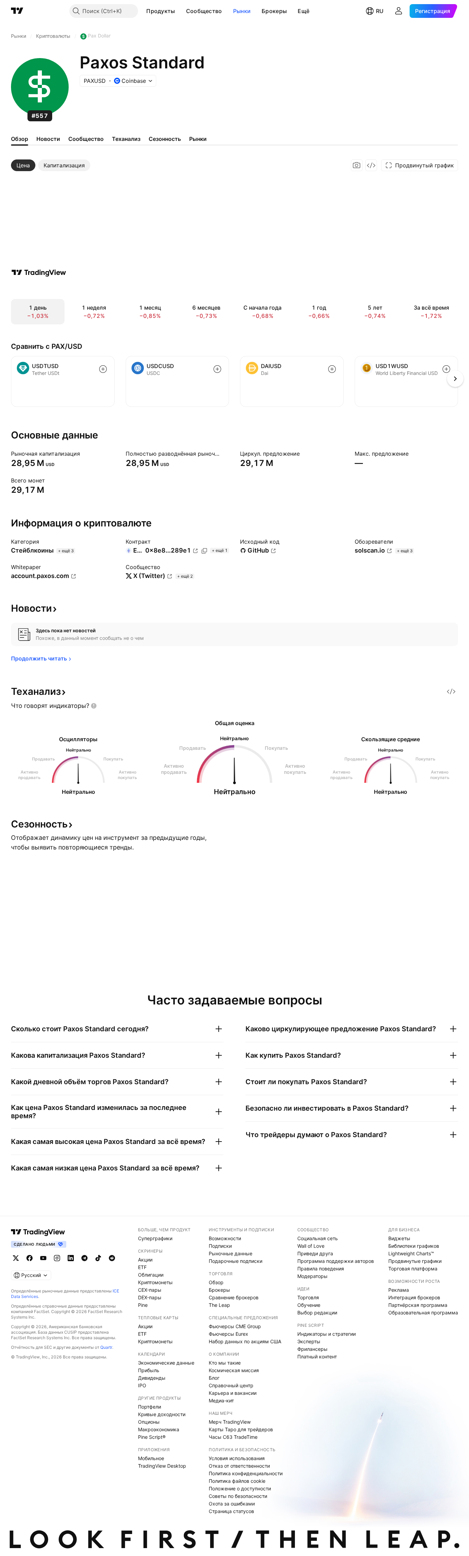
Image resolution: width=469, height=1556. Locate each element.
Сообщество (204, 11)
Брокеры (274, 11)
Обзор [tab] (19, 138)
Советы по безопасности (238, 1496)
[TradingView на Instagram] (57, 1258)
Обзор (216, 1282)
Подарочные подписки (235, 1261)
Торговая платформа (412, 1268)
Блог (214, 1378)
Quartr (106, 1347)
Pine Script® (151, 1437)
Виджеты (399, 1238)
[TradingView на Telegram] (84, 1258)
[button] (180, 11)
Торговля (308, 1297)
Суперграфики (155, 1238)
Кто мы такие (225, 1363)
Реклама (398, 1290)
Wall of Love (310, 1246)
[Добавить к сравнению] (103, 369)
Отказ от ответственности (239, 1466)
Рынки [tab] (198, 138)
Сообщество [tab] (86, 138)
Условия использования (237, 1458)
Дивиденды (151, 1378)
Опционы (149, 1422)
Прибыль (148, 1370)
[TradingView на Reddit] (112, 1258)
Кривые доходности (161, 1414)
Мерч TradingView (230, 1422)
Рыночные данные (230, 1253)
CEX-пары (149, 1290)
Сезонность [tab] (165, 138)
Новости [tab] (48, 138)
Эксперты (308, 1341)
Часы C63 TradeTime (233, 1437)
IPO (142, 1385)
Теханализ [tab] (126, 138)
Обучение (308, 1305)
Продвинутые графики (415, 1261)
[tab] (23, 165)
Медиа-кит (221, 1400)
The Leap (219, 1305)
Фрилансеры (312, 1349)
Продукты (160, 11)
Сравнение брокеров (234, 1297)
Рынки (242, 11)
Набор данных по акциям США (245, 1341)
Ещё (303, 11)
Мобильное (151, 1458)
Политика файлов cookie (237, 1481)
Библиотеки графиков (413, 1246)
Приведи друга (315, 1253)
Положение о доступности (240, 1488)
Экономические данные (166, 1363)
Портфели (149, 1407)
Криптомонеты (155, 1282)
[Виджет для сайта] (371, 165)
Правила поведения (320, 1268)
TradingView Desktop (162, 1466)
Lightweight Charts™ (411, 1253)
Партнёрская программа (417, 1305)
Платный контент (317, 1356)
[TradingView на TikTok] (98, 1258)
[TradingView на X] (16, 1258)
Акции (145, 1260)
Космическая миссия (234, 1370)
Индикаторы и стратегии (326, 1334)
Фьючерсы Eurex (228, 1334)
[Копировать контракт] (204, 551)
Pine (143, 1305)
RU (380, 11)
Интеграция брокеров (414, 1297)
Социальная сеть (317, 1238)
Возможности (225, 1238)
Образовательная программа (423, 1312)
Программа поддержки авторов (335, 1261)
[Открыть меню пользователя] (398, 11)
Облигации (150, 1275)
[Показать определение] (84, 454)
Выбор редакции (317, 1312)
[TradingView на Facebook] (29, 1258)
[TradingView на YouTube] (43, 1258)
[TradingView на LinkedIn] (71, 1258)
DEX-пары (149, 1297)
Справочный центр (231, 1385)
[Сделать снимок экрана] (357, 165)
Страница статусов (231, 1511)
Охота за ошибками (232, 1504)
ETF (142, 1267)
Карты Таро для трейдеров (241, 1429)
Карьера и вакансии (232, 1393)
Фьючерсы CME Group (235, 1326)
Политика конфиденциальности (246, 1473)
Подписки (220, 1246)
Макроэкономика (158, 1429)
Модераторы (312, 1276)
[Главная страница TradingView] (17, 11)
